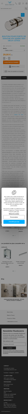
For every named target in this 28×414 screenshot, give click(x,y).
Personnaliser (14, 217)
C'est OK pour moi (14, 221)
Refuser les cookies (14, 213)
